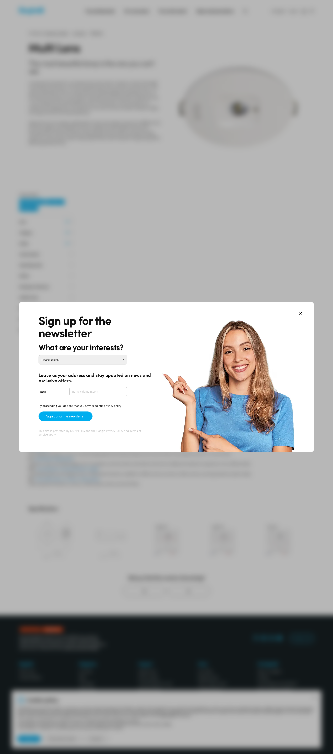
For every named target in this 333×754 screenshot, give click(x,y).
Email (42, 392)
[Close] (300, 314)
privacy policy (112, 406)
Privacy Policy (114, 431)
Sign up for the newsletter (65, 416)
